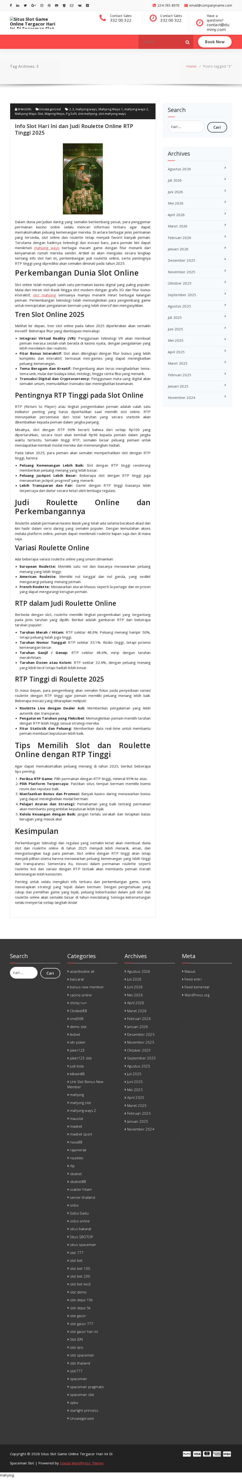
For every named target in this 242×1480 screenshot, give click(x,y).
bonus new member (87, 987)
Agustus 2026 (179, 168)
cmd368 (76, 1018)
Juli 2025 (175, 317)
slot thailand (80, 1363)
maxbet (76, 1126)
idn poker (78, 1042)
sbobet (76, 1173)
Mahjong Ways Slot (29, 113)
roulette (76, 1158)
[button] (187, 41)
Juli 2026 (175, 180)
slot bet (76, 1260)
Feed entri (193, 979)
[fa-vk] (80, 5)
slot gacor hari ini (84, 1331)
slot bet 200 (80, 1276)
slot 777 (77, 1252)
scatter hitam (81, 1189)
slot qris (76, 1347)
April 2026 (176, 214)
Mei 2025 (176, 340)
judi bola (77, 1066)
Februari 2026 (179, 237)
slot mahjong (87, 113)
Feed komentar (197, 987)
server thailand (82, 1197)
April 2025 (176, 352)
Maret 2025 (178, 363)
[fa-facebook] (11, 5)
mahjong (77, 1094)
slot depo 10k (81, 1299)
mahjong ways (86, 109)
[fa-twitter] (25, 5)
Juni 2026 (175, 191)
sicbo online (80, 1221)
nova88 (76, 1142)
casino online (81, 995)
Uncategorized (50, 109)
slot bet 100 (80, 1268)
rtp (72, 1165)
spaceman (78, 1378)
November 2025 (181, 271)
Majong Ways (55, 113)
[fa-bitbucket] (64, 5)
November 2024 (181, 397)
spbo (74, 1402)
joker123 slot (81, 1058)
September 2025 (182, 294)
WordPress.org (197, 995)
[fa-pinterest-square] (87, 5)
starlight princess (84, 1410)
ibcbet (75, 1034)
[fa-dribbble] (49, 5)
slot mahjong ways (112, 113)
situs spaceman (83, 1244)
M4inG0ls (24, 109)
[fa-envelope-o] (71, 5)
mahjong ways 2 (136, 109)
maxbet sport (81, 1134)
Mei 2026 (176, 203)
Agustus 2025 (179, 306)
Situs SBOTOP (81, 1236)
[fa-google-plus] (33, 5)
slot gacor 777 (82, 1323)
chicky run (78, 1002)
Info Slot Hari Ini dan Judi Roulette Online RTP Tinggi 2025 (74, 129)
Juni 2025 (175, 329)
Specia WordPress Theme (81, 1463)
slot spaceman (82, 1355)
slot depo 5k (80, 1307)
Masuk (190, 971)
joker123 (77, 1050)
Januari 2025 (178, 386)
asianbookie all (82, 971)
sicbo (74, 1205)
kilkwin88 (77, 1073)
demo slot (78, 1026)
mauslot (76, 1118)
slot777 (76, 1371)
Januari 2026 (178, 249)
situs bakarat (80, 1228)
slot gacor (78, 1315)
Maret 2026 (178, 226)
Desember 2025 (181, 260)
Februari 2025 (179, 374)
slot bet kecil (80, 1284)
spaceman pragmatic (87, 1386)
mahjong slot (80, 1102)
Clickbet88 (78, 1010)
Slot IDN (76, 1339)
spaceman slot (82, 1394)
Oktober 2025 (179, 283)
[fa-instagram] (41, 5)
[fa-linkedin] (17, 5)
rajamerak (78, 1149)
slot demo (78, 1292)
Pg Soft (71, 113)
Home (191, 66)
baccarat (77, 979)
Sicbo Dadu (79, 1213)
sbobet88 (78, 1181)
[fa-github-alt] (56, 5)
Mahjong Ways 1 (111, 109)
